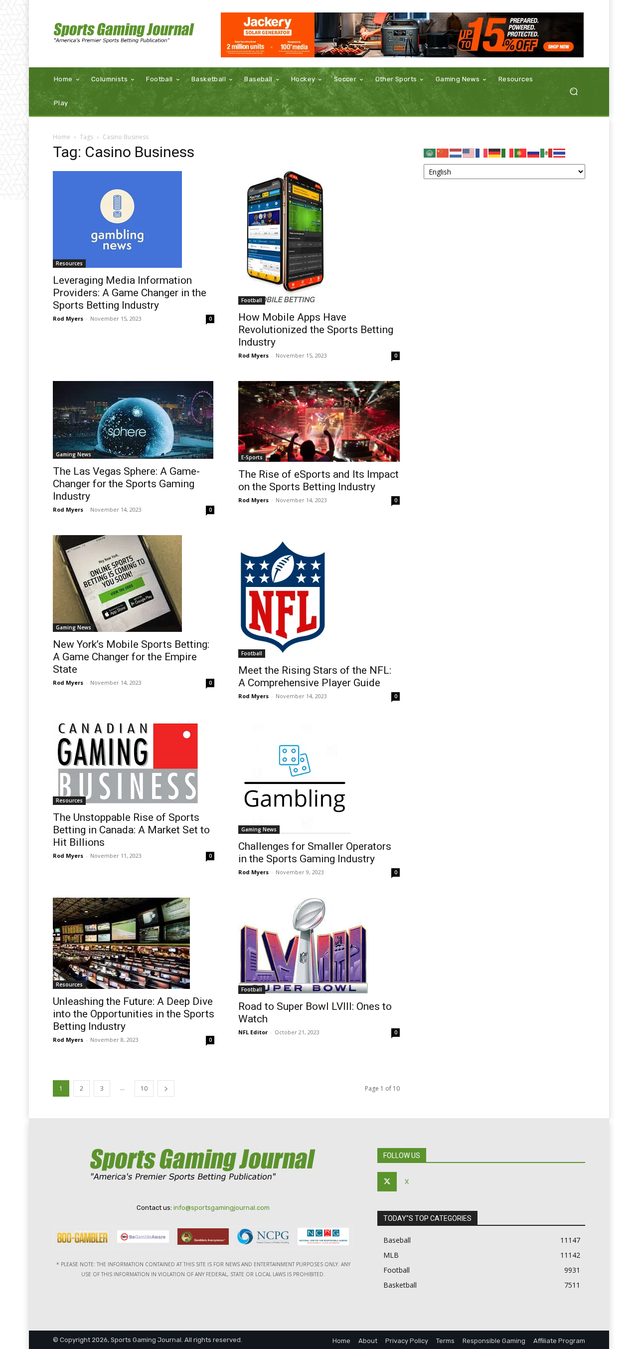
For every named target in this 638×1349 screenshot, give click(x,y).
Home (61, 137)
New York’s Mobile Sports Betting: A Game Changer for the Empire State (131, 656)
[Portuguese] (520, 152)
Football (251, 300)
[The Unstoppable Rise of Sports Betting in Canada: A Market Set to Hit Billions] (133, 763)
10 (144, 1088)
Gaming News (73, 454)
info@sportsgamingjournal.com (221, 1207)
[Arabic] (430, 152)
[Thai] (559, 152)
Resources (69, 263)
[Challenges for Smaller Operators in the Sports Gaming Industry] (319, 778)
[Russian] (533, 152)
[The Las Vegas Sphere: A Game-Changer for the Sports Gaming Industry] (133, 420)
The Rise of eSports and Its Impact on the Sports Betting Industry (318, 480)
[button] (573, 91)
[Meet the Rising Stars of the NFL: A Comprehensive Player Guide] (319, 596)
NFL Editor (253, 1032)
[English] (469, 152)
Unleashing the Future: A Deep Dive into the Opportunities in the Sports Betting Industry (133, 1013)
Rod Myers (68, 318)
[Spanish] (546, 152)
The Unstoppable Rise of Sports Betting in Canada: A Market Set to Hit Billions (131, 829)
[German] (494, 152)
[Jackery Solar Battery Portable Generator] (402, 34)
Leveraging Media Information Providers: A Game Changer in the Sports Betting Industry (129, 292)
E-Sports (252, 457)
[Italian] (507, 152)
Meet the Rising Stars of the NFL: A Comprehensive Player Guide (314, 676)
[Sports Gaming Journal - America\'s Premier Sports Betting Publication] (124, 33)
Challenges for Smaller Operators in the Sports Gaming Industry (314, 852)
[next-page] (166, 1088)
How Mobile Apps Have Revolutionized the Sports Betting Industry (315, 329)
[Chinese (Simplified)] (443, 152)
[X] (387, 1181)
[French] (482, 152)
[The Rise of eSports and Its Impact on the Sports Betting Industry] (319, 421)
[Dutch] (456, 152)
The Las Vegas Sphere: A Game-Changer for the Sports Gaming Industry (126, 483)
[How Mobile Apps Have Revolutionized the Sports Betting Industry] (319, 238)
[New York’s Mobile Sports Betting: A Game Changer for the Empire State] (133, 583)
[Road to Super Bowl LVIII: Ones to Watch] (319, 946)
